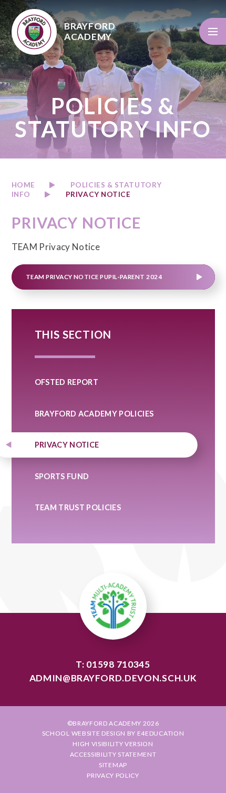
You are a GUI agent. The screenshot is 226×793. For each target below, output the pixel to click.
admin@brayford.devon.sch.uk (113, 677)
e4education (160, 733)
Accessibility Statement (113, 754)
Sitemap (113, 765)
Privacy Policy (113, 775)
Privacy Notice (98, 194)
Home (23, 185)
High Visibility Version (113, 744)
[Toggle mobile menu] (212, 31)
